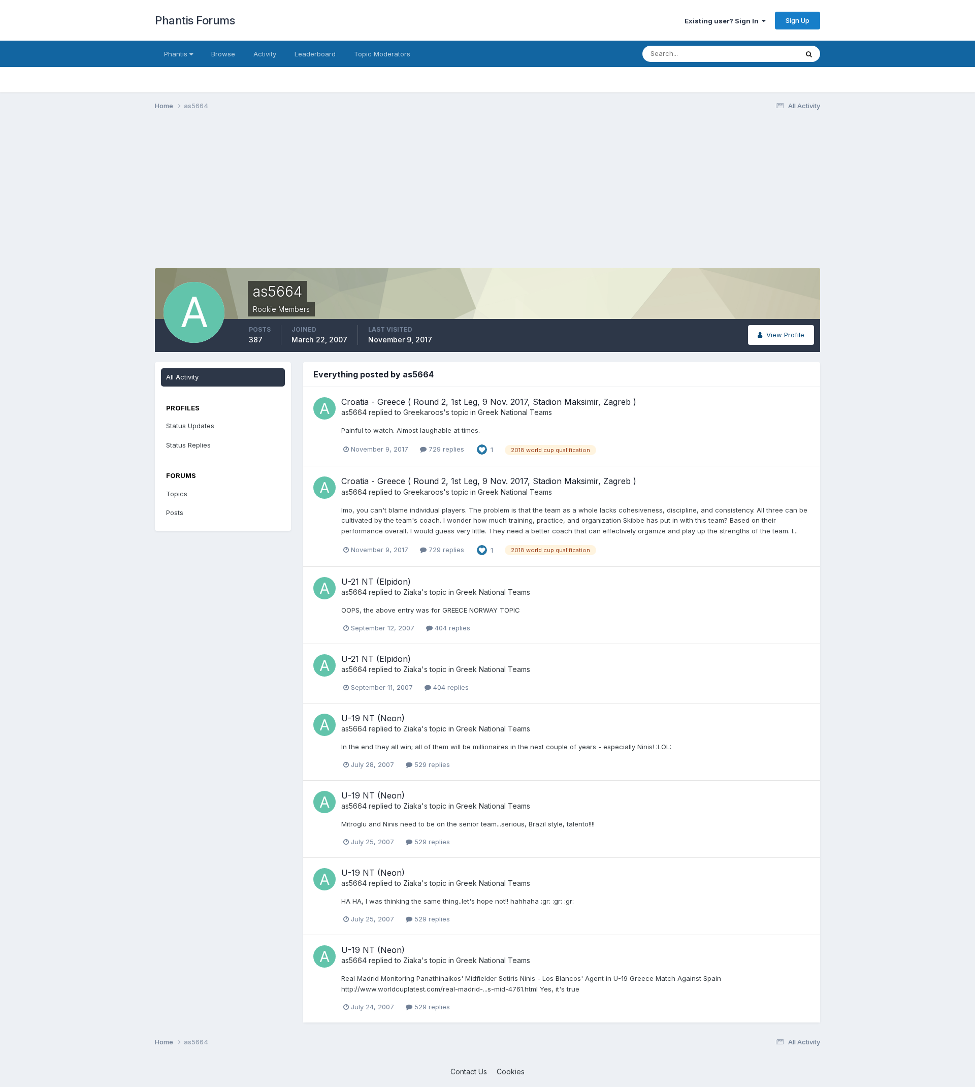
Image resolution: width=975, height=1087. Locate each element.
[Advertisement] (340, 197)
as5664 (354, 412)
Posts (174, 512)
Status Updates (761, 53)
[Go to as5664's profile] (324, 408)
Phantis (176, 54)
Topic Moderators (382, 54)
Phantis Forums (195, 20)
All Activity (182, 377)
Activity (264, 54)
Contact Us (468, 1071)
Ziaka (412, 592)
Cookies (511, 1071)
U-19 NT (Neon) (373, 718)
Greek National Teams (515, 412)
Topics (176, 494)
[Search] (809, 54)
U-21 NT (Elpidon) (376, 582)
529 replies (431, 764)
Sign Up (797, 20)
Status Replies (188, 445)
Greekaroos (423, 412)
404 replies (451, 628)
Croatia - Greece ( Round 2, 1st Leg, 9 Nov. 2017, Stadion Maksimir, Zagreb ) (488, 402)
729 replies (445, 449)
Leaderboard (315, 54)
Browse (223, 54)
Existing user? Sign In (723, 21)
